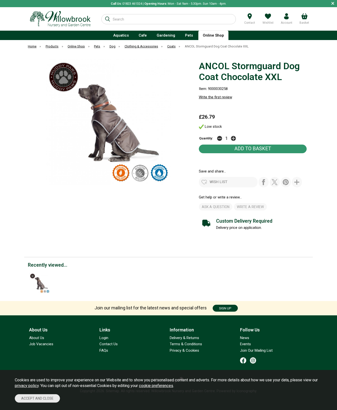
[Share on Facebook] (264, 182)
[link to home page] (60, 19)
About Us (36, 338)
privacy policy (27, 385)
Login (103, 338)
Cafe (143, 35)
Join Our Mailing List (256, 350)
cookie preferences (156, 385)
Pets (189, 35)
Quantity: (206, 138)
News (244, 338)
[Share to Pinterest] (286, 182)
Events (245, 344)
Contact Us (108, 344)
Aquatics (121, 35)
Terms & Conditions (186, 344)
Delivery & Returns (184, 338)
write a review (250, 207)
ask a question (215, 207)
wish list (218, 182)
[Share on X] (275, 182)
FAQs (103, 350)
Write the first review (215, 97)
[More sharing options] (297, 182)
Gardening (166, 35)
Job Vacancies (41, 344)
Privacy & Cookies (184, 350)
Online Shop (213, 35)
